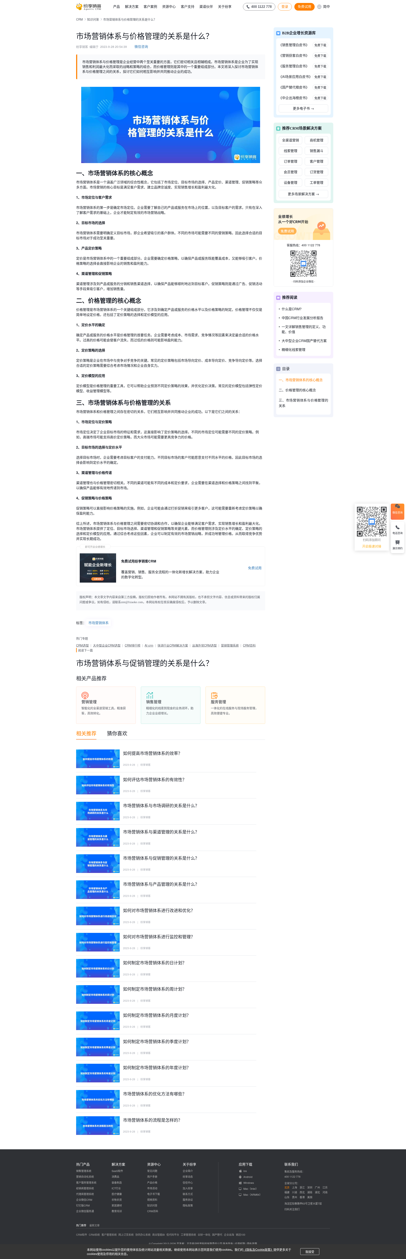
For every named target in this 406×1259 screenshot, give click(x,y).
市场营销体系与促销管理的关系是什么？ (144, 662)
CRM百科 (249, 645)
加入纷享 (188, 1188)
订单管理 (290, 161)
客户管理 (316, 161)
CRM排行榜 (132, 645)
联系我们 (291, 1164)
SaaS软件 (117, 1171)
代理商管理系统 (85, 1194)
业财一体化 (204, 1234)
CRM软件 (81, 1234)
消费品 (115, 1176)
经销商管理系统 (85, 1188)
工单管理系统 (188, 1234)
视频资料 (152, 1199)
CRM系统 (94, 1234)
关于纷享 (225, 6)
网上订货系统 (126, 1234)
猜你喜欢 (117, 733)
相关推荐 (86, 733)
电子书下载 (153, 1194)
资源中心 (169, 6)
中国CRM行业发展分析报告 (302, 317)
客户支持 (187, 6)
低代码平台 (172, 1234)
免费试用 (304, 6)
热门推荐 (81, 1225)
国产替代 (217, 1234)
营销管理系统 (230, 645)
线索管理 (290, 150)
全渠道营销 (290, 140)
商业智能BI (158, 1234)
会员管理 (290, 171)
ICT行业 (116, 1188)
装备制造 (117, 1182)
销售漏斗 (316, 150)
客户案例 (150, 6)
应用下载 (245, 1164)
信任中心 (188, 1182)
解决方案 (132, 6)
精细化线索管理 (293, 349)
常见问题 (152, 1171)
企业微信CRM (84, 1199)
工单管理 (316, 182)
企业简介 (188, 1171)
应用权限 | (241, 1243)
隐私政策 (188, 1205)
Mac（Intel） (250, 1188)
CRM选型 (82, 645)
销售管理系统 (83, 1171)
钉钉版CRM (83, 1205)
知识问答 (93, 19)
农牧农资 (117, 1199)
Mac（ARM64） (252, 1194)
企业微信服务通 (85, 1211)
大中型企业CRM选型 (107, 645)
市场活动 (152, 1188)
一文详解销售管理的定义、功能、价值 (304, 329)
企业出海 (229, 1234)
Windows (248, 1182)
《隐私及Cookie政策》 (258, 1249)
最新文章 (94, 1225)
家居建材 (117, 1205)
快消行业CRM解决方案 (173, 645)
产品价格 (152, 1182)
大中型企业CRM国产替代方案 (304, 340)
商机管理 (316, 140)
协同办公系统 (143, 1234)
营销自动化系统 (85, 1176)
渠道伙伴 (206, 6)
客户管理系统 (109, 1234)
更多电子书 (303, 108)
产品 (116, 6)
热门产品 (83, 1164)
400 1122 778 (311, 245)
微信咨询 (141, 46)
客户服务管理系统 (86, 1182)
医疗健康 (117, 1194)
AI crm (149, 645)
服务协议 (188, 1199)
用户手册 (152, 1176)
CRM (79, 19)
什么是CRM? (292, 308)
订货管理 (316, 171)
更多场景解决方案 (303, 193)
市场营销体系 (98, 622)
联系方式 (188, 1194)
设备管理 (290, 182)
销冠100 (240, 1234)
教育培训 (117, 1211)
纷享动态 (188, 1176)
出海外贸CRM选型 (204, 645)
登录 (284, 6)
